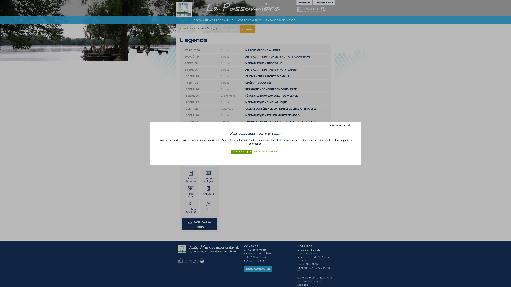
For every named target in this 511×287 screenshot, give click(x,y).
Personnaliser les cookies (266, 152)
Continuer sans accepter (340, 125)
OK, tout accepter (242, 152)
